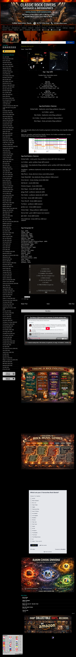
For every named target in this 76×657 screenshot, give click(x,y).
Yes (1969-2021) (6, 367)
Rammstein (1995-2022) (7, 259)
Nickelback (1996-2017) (7, 223)
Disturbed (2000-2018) (7, 124)
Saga (27, 299)
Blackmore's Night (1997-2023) (8, 85)
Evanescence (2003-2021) (8, 139)
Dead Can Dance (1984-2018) (8, 114)
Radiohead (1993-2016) (7, 253)
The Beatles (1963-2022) (7, 306)
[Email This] (25, 297)
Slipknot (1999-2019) (7, 287)
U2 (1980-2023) (6, 354)
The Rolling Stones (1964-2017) (9, 333)
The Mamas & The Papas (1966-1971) (10, 322)
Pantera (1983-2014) (7, 234)
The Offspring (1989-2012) (8, 326)
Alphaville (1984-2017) (7, 68)
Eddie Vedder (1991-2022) (7, 133)
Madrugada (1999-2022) (7, 197)
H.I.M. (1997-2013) (6, 163)
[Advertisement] (42, 36)
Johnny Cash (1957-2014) (7, 176)
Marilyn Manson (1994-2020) (8, 202)
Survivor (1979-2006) (7, 296)
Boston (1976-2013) (6, 96)
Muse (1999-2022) (6, 217)
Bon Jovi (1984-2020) (7, 92)
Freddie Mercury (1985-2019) (8, 142)
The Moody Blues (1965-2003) (8, 324)
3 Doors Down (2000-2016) (8, 58)
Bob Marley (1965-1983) (7, 90)
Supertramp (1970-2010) (7, 294)
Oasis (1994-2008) (6, 231)
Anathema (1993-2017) (7, 70)
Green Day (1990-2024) (7, 155)
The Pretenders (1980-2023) (8, 329)
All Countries (27, 29)
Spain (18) (10, 29)
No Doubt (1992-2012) (7, 229)
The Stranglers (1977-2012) (8, 335)
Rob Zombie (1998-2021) (7, 264)
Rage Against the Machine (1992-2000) (10, 255)
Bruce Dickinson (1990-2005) (8, 98)
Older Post (71, 304)
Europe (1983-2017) (6, 137)
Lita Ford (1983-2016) (7, 193)
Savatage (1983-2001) (7, 272)
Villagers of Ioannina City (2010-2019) (10, 359)
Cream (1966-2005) (6, 104)
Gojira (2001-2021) (6, 150)
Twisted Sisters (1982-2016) (8, 352)
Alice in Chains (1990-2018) (8, 66)
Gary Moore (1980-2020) (8, 144)
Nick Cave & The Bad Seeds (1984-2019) (10, 221)
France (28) (4, 29)
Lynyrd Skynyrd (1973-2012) (8, 195)
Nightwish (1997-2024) (7, 225)
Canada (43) (24, 27)
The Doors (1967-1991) (7, 316)
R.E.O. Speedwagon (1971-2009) (9, 251)
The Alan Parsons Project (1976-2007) (10, 300)
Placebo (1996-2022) (7, 244)
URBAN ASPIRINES (26, 600)
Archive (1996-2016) (6, 73)
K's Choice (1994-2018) (7, 178)
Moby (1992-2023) (6, 214)
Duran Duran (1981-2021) (7, 129)
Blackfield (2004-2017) (7, 83)
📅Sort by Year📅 (45, 29)
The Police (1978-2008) (7, 328)
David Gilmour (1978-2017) (8, 112)
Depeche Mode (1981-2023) (8, 120)
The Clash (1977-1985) (7, 311)
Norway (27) (71, 27)
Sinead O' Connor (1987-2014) (8, 281)
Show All (73, 613)
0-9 (7, 26)
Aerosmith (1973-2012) (7, 62)
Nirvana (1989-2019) (7, 227)
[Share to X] (27, 297)
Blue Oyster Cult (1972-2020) (8, 87)
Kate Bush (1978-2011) (7, 184)
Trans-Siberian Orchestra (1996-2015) (10, 348)
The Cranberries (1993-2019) (8, 313)
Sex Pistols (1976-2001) (7, 274)
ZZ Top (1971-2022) (6, 369)
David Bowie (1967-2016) (7, 110)
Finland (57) (58, 27)
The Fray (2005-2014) (7, 318)
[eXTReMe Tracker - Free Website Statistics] (53, 638)
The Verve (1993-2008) (7, 339)
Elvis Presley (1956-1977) (7, 135)
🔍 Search (70, 42)
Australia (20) (37, 27)
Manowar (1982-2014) (7, 200)
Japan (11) (22, 29)
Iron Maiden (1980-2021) (7, 169)
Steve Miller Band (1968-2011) (8, 291)
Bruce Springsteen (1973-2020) (9, 100)
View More (47, 311)
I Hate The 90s (25, 610)
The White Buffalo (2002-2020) (9, 341)
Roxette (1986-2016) (7, 268)
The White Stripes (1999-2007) (9, 343)
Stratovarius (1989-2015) (8, 292)
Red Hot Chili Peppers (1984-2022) (9, 262)
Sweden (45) (65, 27)
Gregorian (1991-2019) (7, 157)
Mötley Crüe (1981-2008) (8, 216)
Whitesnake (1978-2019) (7, 361)
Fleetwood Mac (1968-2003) (8, 140)
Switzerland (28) (51, 27)
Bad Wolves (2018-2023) (7, 77)
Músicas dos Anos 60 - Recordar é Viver (30, 604)
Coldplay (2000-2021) (7, 102)
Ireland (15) (44, 27)
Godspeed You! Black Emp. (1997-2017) (10, 146)
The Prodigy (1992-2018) (7, 331)
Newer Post (24, 304)
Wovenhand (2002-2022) (7, 365)
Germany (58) (30, 27)
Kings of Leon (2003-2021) (8, 186)
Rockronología (25, 597)
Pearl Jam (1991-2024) (7, 238)
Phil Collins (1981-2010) (7, 240)
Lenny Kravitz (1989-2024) (8, 189)
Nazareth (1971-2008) (7, 219)
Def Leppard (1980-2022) (8, 118)
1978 (25, 299)
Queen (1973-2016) (6, 247)
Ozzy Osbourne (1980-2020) (8, 232)
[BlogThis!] (26, 297)
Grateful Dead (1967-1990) (8, 154)
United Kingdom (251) (16, 27)
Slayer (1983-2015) (6, 285)
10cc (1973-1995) (6, 57)
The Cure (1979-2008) (7, 314)
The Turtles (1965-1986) (7, 337)
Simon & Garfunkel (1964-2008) (9, 279)
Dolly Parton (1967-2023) (7, 125)
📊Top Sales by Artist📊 (55, 29)
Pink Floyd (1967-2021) (7, 242)
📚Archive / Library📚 (36, 29)
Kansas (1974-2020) (6, 180)
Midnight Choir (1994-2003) (8, 210)
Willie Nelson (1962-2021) (7, 363)
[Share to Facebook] (28, 297)
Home (4, 26)
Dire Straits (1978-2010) (7, 122)
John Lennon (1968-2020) (8, 174)
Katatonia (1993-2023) (7, 182)
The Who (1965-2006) (7, 344)
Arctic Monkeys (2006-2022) (8, 75)
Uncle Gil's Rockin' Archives (27, 607)
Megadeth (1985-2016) (7, 204)
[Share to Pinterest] (29, 297)
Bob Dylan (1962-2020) (7, 89)
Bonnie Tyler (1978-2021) (7, 94)
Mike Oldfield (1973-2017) (7, 212)
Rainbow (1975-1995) (6, 257)
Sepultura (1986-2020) (7, 277)
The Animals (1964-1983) (7, 302)
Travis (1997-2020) (6, 350)
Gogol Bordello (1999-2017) (8, 148)
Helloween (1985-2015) (7, 167)
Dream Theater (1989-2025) (8, 127)
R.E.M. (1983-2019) (6, 249)
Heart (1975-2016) (6, 165)
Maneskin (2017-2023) (7, 199)
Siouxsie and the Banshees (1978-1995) (10, 283)
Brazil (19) (16, 29)
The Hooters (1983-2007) (7, 320)
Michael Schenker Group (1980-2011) (10, 208)
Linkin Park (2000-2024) (7, 191)
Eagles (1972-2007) (6, 131)
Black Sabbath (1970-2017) (8, 81)
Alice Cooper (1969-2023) (7, 64)
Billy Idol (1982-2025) (7, 79)
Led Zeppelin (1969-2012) (7, 187)
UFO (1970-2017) (6, 356)
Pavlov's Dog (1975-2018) (7, 236)
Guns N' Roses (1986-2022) (8, 159)
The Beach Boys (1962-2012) (8, 304)
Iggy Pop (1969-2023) (7, 161)
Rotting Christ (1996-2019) (8, 266)
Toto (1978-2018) (6, 346)
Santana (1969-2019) (7, 270)
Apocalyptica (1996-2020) (8, 72)
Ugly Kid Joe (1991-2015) (7, 358)
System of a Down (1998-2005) (9, 298)
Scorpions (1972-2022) (7, 276)
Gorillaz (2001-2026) (7, 152)
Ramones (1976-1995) (7, 261)
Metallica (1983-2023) (7, 206)
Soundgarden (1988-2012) (8, 289)
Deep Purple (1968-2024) (8, 116)
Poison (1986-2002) (6, 246)
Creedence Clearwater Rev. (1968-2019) (10, 105)
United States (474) (6, 27)
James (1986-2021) (6, 170)
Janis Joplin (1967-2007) (7, 172)
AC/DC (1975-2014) (6, 60)
